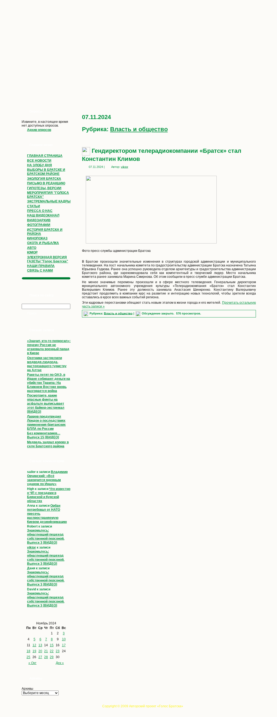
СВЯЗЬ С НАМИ (40, 270)
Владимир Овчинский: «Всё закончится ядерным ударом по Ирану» (47, 478)
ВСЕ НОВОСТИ (39, 161)
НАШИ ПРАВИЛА (41, 266)
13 (40, 645)
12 (34, 645)
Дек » (60, 663)
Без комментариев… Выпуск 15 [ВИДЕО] (43, 435)
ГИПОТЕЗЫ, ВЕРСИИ (44, 188)
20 (40, 651)
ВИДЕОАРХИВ (39, 220)
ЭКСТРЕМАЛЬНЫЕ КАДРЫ (49, 201)
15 (52, 645)
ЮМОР (32, 252)
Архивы (27, 689)
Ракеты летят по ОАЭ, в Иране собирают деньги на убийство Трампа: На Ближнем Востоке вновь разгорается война (48, 383)
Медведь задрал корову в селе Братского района (48, 444)
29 (52, 657)
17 (64, 645)
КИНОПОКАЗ (37, 238)
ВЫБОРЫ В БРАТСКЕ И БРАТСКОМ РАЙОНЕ (46, 172)
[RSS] (20, 707)
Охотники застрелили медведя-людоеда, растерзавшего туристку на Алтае (47, 364)
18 (28, 651)
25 (28, 657)
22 (52, 651)
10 (64, 639)
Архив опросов (39, 130)
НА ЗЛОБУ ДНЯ (39, 165)
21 (46, 651)
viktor (31, 547)
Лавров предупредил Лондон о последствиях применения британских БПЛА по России (46, 423)
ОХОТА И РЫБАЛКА (43, 243)
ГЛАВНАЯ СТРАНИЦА (44, 156)
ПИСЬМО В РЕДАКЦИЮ (46, 183)
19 (34, 651)
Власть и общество (139, 129)
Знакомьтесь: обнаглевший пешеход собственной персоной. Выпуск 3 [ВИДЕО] (45, 536)
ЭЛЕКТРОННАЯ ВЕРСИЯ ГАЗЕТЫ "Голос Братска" (47, 259)
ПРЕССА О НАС (39, 211)
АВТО (31, 248)
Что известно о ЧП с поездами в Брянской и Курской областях (48, 495)
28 (46, 657)
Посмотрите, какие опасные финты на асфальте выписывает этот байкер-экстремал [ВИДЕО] (45, 404)
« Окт (32, 663)
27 (40, 657)
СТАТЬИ (33, 206)
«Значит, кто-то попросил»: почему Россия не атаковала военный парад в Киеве (49, 347)
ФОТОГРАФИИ (38, 225)
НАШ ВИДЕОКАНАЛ (43, 215)
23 (58, 651)
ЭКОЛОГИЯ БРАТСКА (44, 179)
